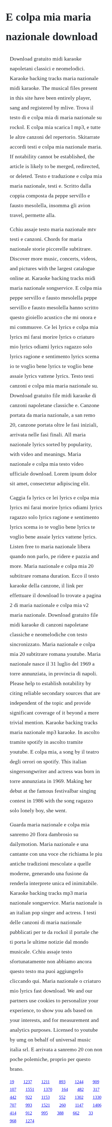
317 (96, 1089)
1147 (79, 1105)
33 (91, 1113)
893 (62, 1081)
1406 (97, 1105)
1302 (79, 1097)
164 (64, 1089)
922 (29, 1097)
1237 (27, 1081)
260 (62, 1105)
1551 (30, 1089)
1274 (30, 1121)
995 (44, 1113)
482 (80, 1089)
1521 (45, 1105)
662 (76, 1113)
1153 (45, 1097)
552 (62, 1097)
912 (29, 1113)
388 (60, 1113)
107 (13, 1089)
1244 (79, 1081)
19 (12, 1081)
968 (13, 1121)
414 (13, 1113)
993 (29, 1105)
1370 (47, 1089)
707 (13, 1105)
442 (13, 1097)
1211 (45, 1081)
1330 (97, 1097)
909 (96, 1081)
